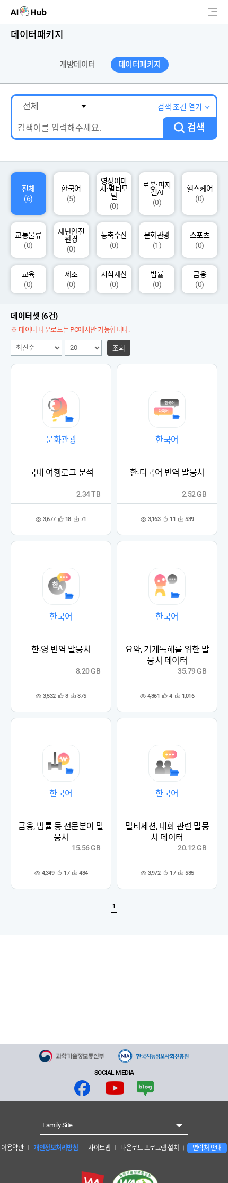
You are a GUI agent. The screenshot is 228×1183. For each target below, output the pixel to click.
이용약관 (12, 1148)
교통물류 (28, 240)
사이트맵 (99, 1148)
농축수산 (114, 240)
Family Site (57, 1125)
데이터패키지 (139, 64)
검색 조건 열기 (179, 107)
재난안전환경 (71, 240)
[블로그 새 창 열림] (145, 1088)
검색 (196, 127)
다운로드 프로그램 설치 (149, 1148)
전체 (28, 193)
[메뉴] (212, 12)
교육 (28, 279)
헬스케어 (200, 193)
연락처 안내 (207, 1148)
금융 (199, 279)
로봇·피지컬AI (157, 194)
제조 (71, 279)
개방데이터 (77, 64)
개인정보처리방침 (55, 1148)
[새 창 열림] (71, 1056)
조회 (118, 348)
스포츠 (200, 240)
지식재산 (114, 279)
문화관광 (157, 240)
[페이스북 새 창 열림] (82, 1088)
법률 (156, 279)
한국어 (71, 193)
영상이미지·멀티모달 (114, 193)
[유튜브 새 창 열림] (115, 1088)
